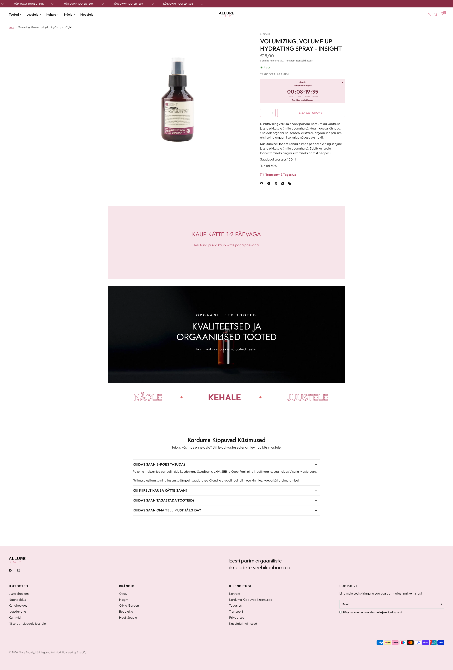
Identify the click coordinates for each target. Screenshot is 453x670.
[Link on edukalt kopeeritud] (290, 183)
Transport (236, 611)
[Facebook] (262, 183)
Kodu (11, 27)
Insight (123, 600)
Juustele (32, 14)
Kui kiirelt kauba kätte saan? (160, 490)
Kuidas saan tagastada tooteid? (164, 500)
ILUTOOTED (18, 586)
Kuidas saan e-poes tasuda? (159, 464)
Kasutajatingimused (243, 623)
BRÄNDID (127, 586)
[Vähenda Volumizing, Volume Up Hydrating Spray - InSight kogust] (263, 113)
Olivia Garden (129, 605)
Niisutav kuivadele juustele (27, 623)
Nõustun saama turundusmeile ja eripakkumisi (372, 612)
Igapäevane (17, 611)
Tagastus (235, 605)
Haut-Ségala (128, 617)
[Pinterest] (277, 183)
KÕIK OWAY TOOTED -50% (20, 4)
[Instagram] (21, 570)
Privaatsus (236, 617)
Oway (123, 594)
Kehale (51, 14)
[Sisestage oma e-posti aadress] (440, 604)
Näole (68, 14)
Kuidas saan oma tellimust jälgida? (167, 510)
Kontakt (234, 594)
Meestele (86, 14)
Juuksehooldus (19, 594)
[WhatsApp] (283, 183)
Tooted (14, 14)
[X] (269, 183)
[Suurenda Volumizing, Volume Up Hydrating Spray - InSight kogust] (272, 113)
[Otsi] (435, 14)
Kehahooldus (18, 605)
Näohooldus (17, 600)
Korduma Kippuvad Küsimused (250, 600)
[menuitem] (16, 14)
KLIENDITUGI (240, 586)
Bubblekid (126, 611)
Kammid (15, 617)
